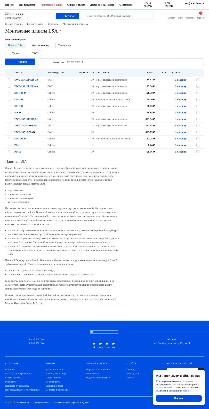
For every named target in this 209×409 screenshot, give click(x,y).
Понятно (178, 398)
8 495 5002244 (37, 339)
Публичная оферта (41, 402)
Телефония (53, 24)
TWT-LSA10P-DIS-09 (26, 86)
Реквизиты (10, 381)
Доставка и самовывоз (102, 5)
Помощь (131, 369)
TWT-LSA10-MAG (24, 132)
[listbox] (75, 61)
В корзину (180, 79)
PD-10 (17, 151)
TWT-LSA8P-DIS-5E (25, 125)
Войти (180, 18)
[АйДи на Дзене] (108, 346)
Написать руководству (17, 385)
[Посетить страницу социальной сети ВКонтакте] (95, 346)
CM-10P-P (20, 138)
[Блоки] (47, 62)
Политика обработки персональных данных (71, 402)
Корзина (200, 16)
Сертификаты (53, 381)
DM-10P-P (20, 93)
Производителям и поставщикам (22, 389)
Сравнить (171, 18)
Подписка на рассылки (98, 377)
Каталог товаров (35, 24)
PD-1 (17, 145)
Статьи (130, 377)
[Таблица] (42, 62)
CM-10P (18, 99)
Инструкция (133, 373)
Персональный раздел (98, 369)
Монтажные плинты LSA (75, 24)
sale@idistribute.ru (194, 3)
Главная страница (14, 24)
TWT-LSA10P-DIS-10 (26, 79)
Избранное (190, 18)
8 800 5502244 (169, 4)
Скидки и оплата (76, 5)
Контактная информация (18, 373)
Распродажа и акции (51, 5)
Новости (9, 5)
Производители (27, 5)
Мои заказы (92, 373)
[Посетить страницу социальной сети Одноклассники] (114, 346)
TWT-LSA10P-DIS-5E (26, 119)
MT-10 (18, 112)
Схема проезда (13, 377)
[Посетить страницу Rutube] (101, 346)
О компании (125, 5)
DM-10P (18, 106)
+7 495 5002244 (148, 4)
